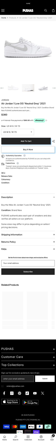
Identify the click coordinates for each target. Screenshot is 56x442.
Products (12, 18)
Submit (44, 379)
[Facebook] (4, 393)
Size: (10, 126)
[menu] (2, 10)
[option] (28, 49)
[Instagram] (12, 393)
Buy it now (28, 149)
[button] (2, 88)
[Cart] (53, 10)
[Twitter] (42, 393)
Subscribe (28, 271)
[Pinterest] (19, 393)
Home (3, 18)
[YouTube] (35, 393)
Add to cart (26, 141)
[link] (12, 323)
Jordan (5, 100)
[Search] (45, 10)
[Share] (53, 141)
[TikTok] (27, 393)
